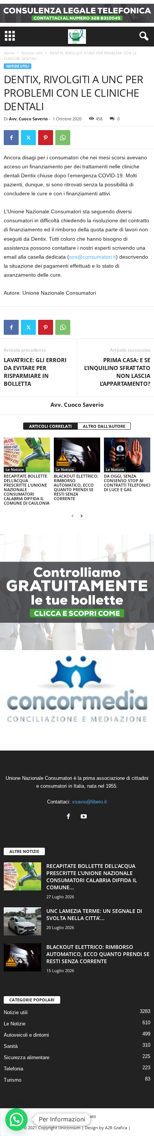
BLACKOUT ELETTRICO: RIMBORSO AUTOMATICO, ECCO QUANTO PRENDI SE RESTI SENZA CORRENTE (76, 487)
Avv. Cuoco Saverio (28, 118)
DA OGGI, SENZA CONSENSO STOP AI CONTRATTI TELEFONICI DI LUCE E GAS (127, 482)
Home (9, 52)
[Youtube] (85, 817)
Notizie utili (32, 52)
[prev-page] (72, 516)
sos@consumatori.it (92, 257)
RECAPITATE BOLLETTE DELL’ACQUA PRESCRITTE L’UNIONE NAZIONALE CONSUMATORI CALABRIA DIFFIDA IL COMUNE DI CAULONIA (26, 489)
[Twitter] (28, 137)
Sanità (11, 1046)
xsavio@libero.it (89, 802)
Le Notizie (15, 469)
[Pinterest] (45, 137)
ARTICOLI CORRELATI (50, 426)
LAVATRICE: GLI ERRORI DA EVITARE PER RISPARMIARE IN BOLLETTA (35, 371)
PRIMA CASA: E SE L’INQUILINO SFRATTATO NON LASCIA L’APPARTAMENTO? (117, 371)
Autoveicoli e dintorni (26, 1035)
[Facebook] (11, 137)
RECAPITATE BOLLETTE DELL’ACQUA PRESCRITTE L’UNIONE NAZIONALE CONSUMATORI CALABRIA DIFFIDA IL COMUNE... (91, 876)
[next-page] (81, 516)
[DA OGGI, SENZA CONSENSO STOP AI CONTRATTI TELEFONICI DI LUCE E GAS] (127, 455)
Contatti (88, 1116)
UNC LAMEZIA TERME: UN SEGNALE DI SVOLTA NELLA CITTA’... (94, 914)
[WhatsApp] (62, 137)
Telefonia (13, 1069)
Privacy (65, 1116)
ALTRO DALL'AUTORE (104, 426)
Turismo (12, 1080)
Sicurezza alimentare (26, 1057)
